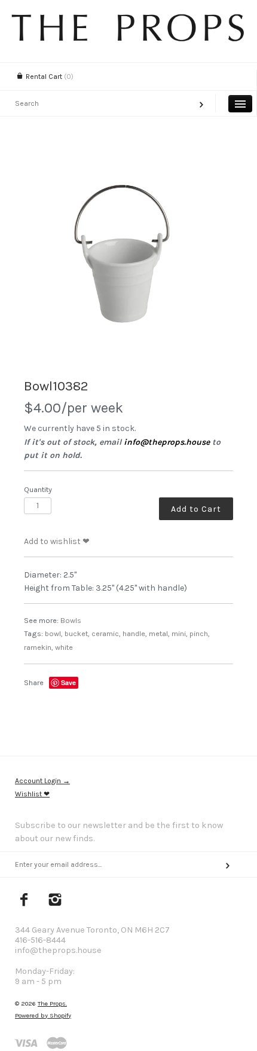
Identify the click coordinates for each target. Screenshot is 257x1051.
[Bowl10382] (128, 260)
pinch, (199, 633)
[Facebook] (24, 901)
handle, (135, 633)
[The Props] (128, 38)
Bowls (70, 620)
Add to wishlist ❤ (57, 541)
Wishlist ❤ (32, 794)
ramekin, (38, 647)
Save (68, 682)
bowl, (54, 633)
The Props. (52, 1003)
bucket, (77, 633)
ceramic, (106, 633)
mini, (180, 633)
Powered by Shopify (43, 1015)
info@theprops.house (167, 442)
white (64, 647)
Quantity (38, 489)
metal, (159, 633)
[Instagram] (55, 901)
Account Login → (42, 781)
